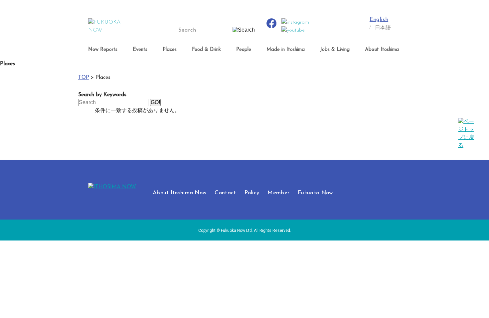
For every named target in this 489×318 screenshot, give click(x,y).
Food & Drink (206, 49)
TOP (83, 77)
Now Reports (102, 49)
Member (278, 193)
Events (140, 49)
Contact (225, 193)
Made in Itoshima (285, 49)
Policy (251, 193)
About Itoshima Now (179, 193)
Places (170, 49)
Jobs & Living (335, 49)
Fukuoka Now (315, 193)
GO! (155, 102)
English (379, 19)
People (243, 49)
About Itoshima (382, 49)
